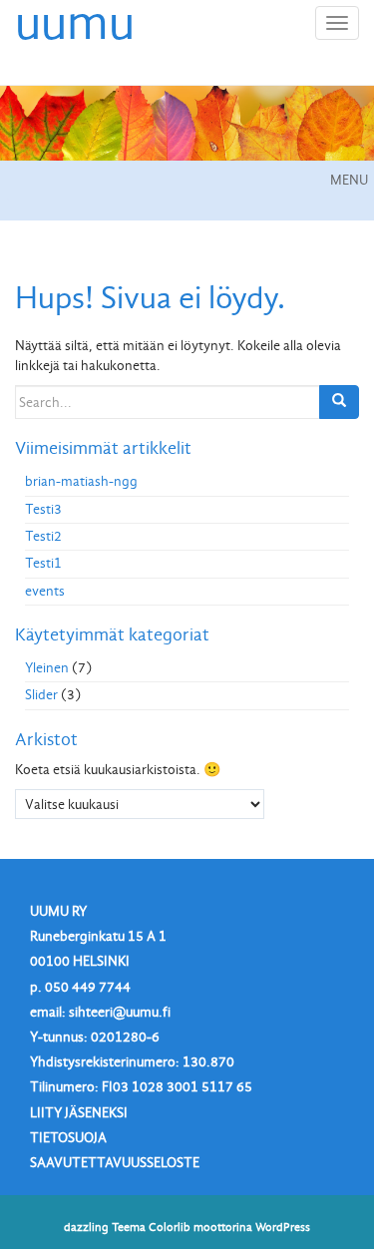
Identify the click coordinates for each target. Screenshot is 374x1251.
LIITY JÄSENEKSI (79, 1112)
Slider (41, 694)
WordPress (282, 1227)
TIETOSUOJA (68, 1137)
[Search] (339, 402)
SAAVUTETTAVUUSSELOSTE (114, 1162)
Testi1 (43, 563)
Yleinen (47, 667)
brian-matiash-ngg (81, 481)
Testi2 (43, 536)
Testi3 (43, 509)
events (45, 591)
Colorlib (169, 1227)
